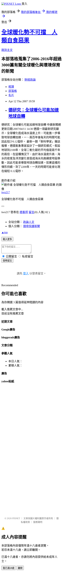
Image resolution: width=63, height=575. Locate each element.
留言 (31, 212)
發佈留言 (7, 260)
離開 (20, 568)
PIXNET (16, 518)
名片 (11, 95)
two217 (5, 192)
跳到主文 (7, 49)
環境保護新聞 (31, 226)
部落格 (12, 90)
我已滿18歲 (8, 568)
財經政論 (30, 79)
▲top (4, 232)
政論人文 (28, 221)
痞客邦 (24, 212)
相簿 (11, 86)
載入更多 (7, 239)
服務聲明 (37, 522)
